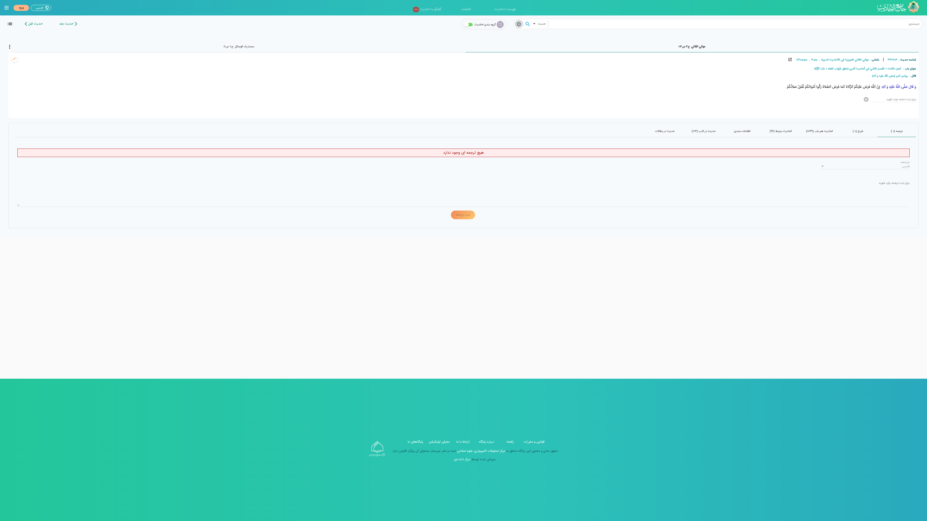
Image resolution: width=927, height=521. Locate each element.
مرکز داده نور (462, 459)
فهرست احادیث (505, 9)
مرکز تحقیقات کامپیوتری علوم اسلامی (480, 451)
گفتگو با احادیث (427, 9)
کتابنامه (466, 9)
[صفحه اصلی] (900, 7)
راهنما (510, 442)
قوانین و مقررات (534, 442)
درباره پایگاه (486, 442)
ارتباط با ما (463, 442)
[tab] (692, 46)
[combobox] (735, 23)
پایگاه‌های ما (415, 442)
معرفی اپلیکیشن (439, 442)
